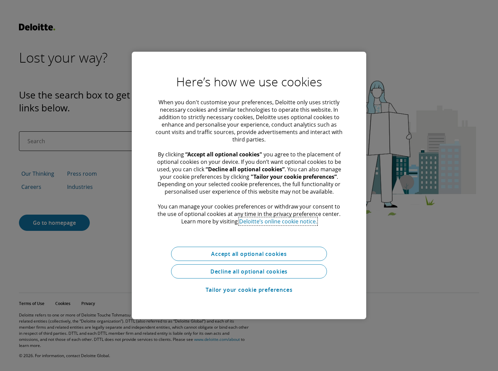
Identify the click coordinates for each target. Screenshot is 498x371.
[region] (249, 185)
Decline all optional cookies (249, 271)
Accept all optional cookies (249, 254)
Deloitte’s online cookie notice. (278, 221)
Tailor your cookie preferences (249, 289)
